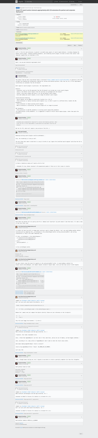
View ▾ (81, 4)
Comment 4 (20, 132)
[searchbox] (38, 2)
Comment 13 (20, 327)
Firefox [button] (24, 16)
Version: (20, 19)
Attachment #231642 (19, 292)
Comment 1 (20, 59)
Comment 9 (20, 227)
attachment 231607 (26, 330)
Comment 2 (20, 77)
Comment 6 (20, 177)
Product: (20, 16)
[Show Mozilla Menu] (16, 2)
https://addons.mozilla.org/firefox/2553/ (58, 79)
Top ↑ (81, 433)
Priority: (54, 18)
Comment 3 (20, 118)
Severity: (61, 18)
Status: (20, 23)
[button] (80, 2)
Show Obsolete (19, 42)
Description (20, 49)
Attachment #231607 (19, 199)
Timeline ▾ (80, 45)
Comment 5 (20, 160)
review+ (64, 33)
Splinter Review (79, 33)
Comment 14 (20, 356)
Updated (19, 69)
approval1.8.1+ (67, 34)
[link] (30, 189)
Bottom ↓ (70, 45)
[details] (33, 300)
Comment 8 (20, 218)
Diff (75, 33)
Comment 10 (20, 260)
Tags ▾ (75, 45)
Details (72, 33)
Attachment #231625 (19, 214)
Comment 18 (20, 417)
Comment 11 (20, 269)
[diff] (38, 300)
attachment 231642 (26, 300)
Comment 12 (20, 297)
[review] (42, 300)
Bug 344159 (22, 7)
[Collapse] (81, 49)
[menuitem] (56, 2)
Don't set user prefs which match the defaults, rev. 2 (25, 38)
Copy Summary (73, 4)
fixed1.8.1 (21, 423)
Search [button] (24, 17)
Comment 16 (20, 389)
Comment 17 (20, 403)
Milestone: (20, 25)
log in (21, 427)
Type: (55, 16)
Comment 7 (20, 209)
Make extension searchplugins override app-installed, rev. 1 (27, 33)
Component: (19, 17)
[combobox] (38, 2)
